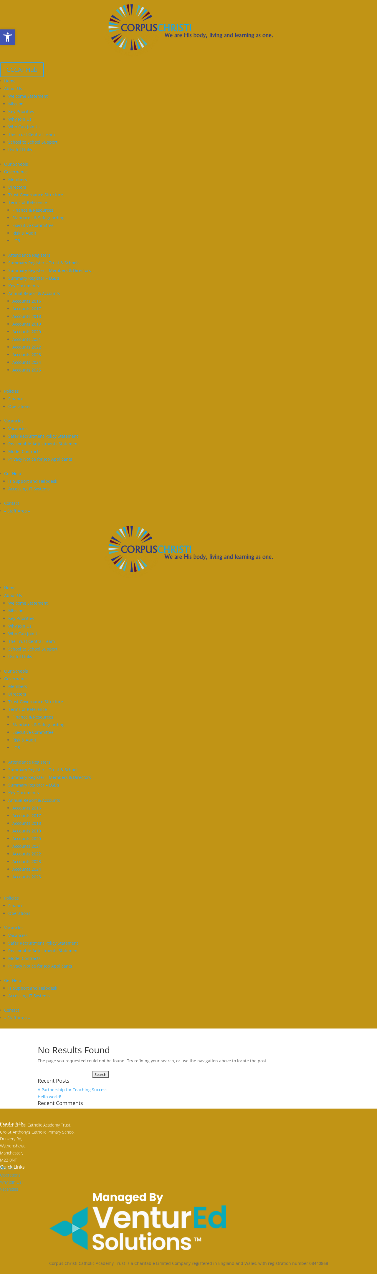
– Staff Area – (17, 511)
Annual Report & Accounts (34, 293)
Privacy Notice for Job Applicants (40, 459)
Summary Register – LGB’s (33, 278)
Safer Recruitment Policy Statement (43, 436)
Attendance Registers (29, 255)
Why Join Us (20, 119)
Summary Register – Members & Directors (49, 270)
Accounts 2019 (26, 324)
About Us (13, 88)
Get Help (12, 473)
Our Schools (16, 164)
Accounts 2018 (26, 316)
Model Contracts (24, 451)
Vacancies (14, 421)
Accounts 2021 (26, 339)
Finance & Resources (32, 210)
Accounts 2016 (26, 301)
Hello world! (49, 1096)
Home (10, 81)
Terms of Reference (27, 202)
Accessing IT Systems (29, 489)
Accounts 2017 (26, 308)
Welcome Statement (28, 96)
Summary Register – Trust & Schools (44, 263)
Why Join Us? (11, 1182)
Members (17, 179)
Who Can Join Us (24, 127)
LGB (16, 240)
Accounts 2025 (26, 370)
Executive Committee (33, 225)
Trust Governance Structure (35, 195)
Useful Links (20, 149)
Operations (19, 406)
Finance (16, 399)
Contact (11, 503)
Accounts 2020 (26, 331)
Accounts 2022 (26, 347)
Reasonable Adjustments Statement (43, 444)
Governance (16, 172)
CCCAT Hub (21, 70)
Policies (11, 391)
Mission (16, 104)
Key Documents (23, 285)
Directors (17, 187)
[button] (7, 37)
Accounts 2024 (26, 362)
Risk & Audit (24, 233)
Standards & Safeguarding (38, 217)
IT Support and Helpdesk (32, 481)
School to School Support (32, 142)
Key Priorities (21, 111)
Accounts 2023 (26, 354)
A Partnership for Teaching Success (73, 1089)
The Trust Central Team (31, 134)
